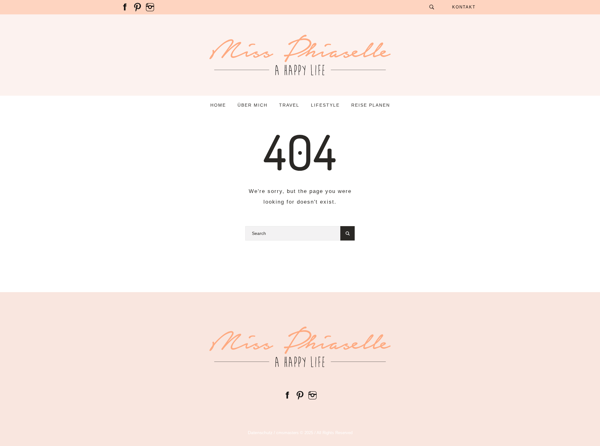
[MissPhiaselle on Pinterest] (137, 7)
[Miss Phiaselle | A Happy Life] (300, 347)
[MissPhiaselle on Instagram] (150, 7)
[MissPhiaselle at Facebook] (125, 7)
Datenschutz (260, 432)
